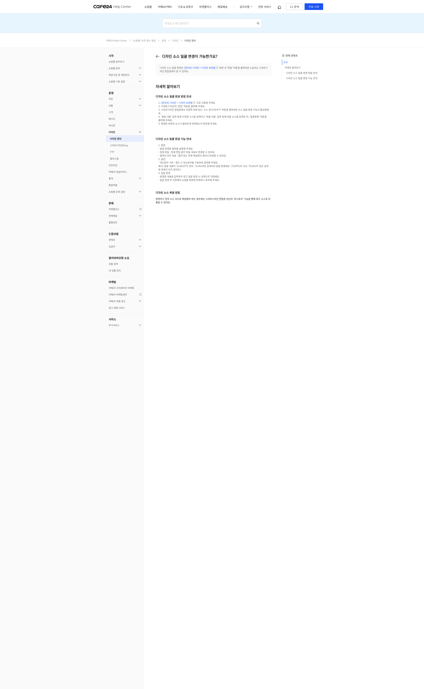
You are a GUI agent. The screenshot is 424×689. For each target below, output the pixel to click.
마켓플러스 (114, 209)
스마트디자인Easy (119, 145)
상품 (111, 105)
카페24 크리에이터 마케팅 (121, 287)
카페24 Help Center (116, 40)
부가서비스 (114, 325)
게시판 (112, 125)
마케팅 (112, 282)
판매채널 (113, 215)
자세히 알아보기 (292, 67)
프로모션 (113, 165)
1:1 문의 (294, 7)
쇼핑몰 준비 (114, 68)
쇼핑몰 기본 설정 (117, 81)
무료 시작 (314, 7)
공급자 (112, 246)
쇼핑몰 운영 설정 (117, 191)
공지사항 (245, 7)
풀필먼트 (113, 222)
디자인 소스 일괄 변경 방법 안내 (301, 72)
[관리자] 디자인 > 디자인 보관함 (199, 67)
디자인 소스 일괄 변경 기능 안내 (301, 78)
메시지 (112, 118)
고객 (111, 112)
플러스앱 (114, 158)
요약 (285, 62)
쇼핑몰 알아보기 (116, 61)
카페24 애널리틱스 (118, 171)
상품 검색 (113, 263)
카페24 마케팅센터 (118, 294)
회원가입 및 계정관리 (119, 74)
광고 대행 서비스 (117, 307)
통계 (111, 178)
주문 (111, 98)
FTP (112, 152)
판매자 (112, 239)
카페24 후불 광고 (117, 301)
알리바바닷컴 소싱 (119, 258)
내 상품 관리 (115, 270)
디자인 (112, 132)
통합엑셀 (113, 185)
